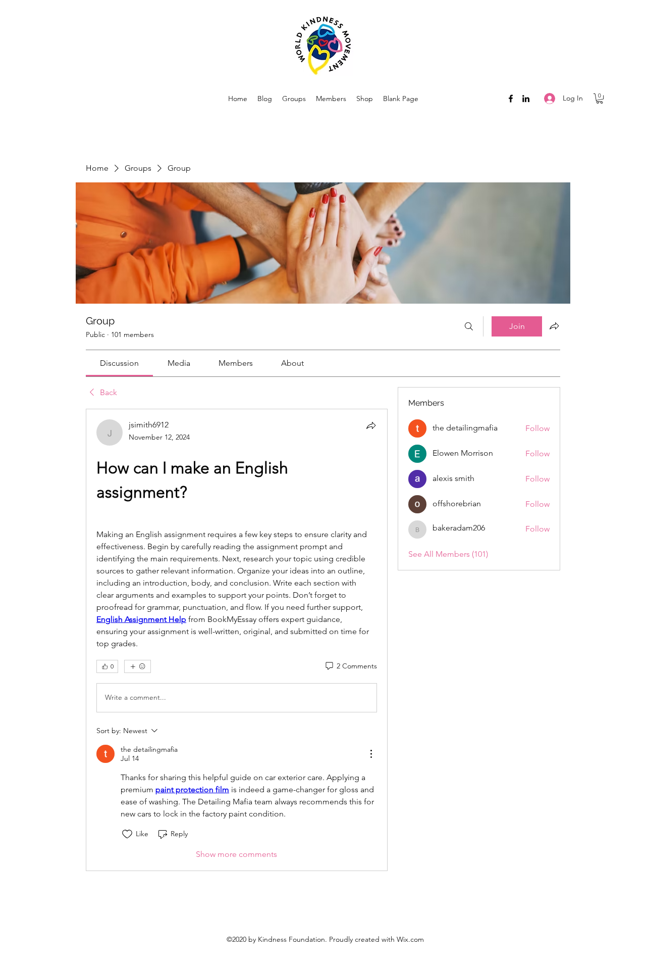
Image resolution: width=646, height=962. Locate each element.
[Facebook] (511, 98)
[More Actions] (371, 754)
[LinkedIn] (526, 98)
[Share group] (554, 326)
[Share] (371, 425)
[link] (119, 363)
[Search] (469, 326)
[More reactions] (137, 666)
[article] (237, 640)
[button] (600, 98)
